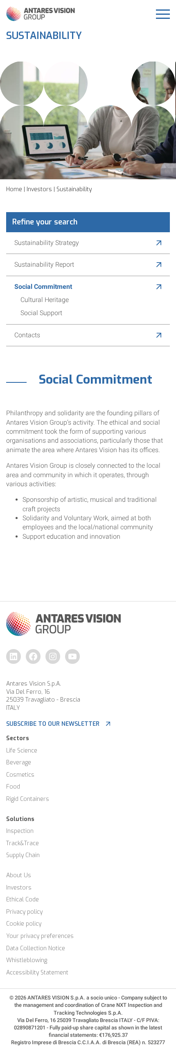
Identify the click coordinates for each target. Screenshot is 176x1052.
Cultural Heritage (44, 300)
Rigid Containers (27, 799)
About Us (18, 875)
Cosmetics (20, 775)
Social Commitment (43, 286)
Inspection (20, 831)
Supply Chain (23, 855)
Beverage (18, 762)
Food (13, 787)
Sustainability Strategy (46, 243)
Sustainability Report (44, 264)
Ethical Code (22, 899)
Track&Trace (22, 843)
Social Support (41, 313)
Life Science (21, 751)
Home (14, 189)
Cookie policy (23, 924)
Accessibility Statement (37, 973)
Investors (39, 189)
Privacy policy (24, 912)
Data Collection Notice (35, 948)
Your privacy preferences (40, 936)
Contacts (27, 335)
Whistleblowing (26, 960)
